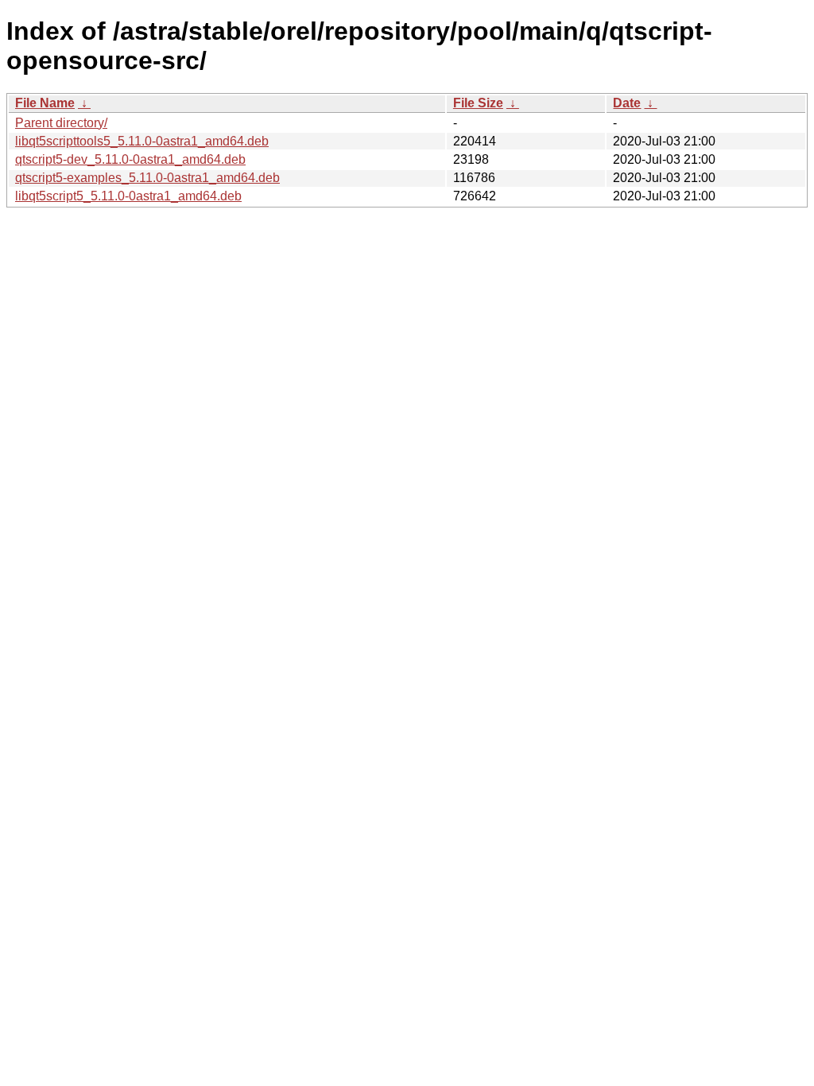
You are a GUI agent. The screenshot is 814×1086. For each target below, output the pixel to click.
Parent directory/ (61, 123)
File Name (45, 103)
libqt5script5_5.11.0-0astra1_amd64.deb (128, 196)
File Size (478, 103)
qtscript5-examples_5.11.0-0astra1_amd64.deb (147, 177)
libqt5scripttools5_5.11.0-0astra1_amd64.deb (142, 141)
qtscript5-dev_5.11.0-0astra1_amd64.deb (130, 159)
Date (627, 103)
